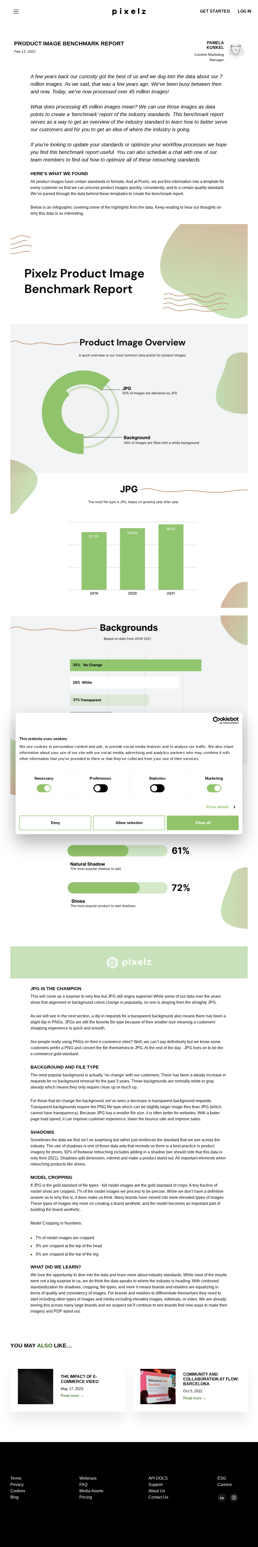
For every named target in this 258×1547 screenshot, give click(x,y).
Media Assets (91, 1491)
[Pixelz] (129, 11)
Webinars (87, 1478)
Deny (55, 823)
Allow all (202, 823)
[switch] (100, 788)
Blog (14, 1497)
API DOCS (158, 1478)
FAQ (83, 1484)
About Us (156, 1491)
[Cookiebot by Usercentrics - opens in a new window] (217, 720)
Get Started (215, 11)
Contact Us (158, 1497)
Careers (224, 1484)
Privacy (17, 1484)
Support (155, 1484)
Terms (15, 1478)
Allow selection (129, 823)
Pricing (85, 1497)
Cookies (17, 1491)
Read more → (72, 1395)
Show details (217, 807)
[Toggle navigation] (16, 11)
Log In (244, 11)
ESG (221, 1478)
